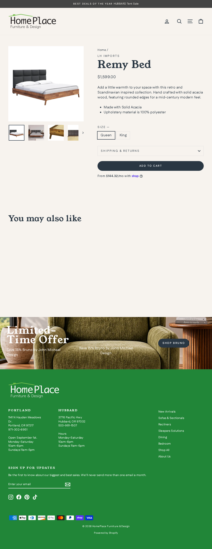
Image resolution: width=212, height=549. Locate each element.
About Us (164, 457)
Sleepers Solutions (171, 431)
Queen (106, 135)
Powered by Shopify (106, 533)
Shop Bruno (174, 343)
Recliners (164, 424)
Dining (162, 437)
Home (102, 50)
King (123, 135)
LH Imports (109, 56)
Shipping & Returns (120, 151)
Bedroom (164, 444)
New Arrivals (167, 412)
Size (103, 127)
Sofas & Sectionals (171, 418)
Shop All (164, 450)
